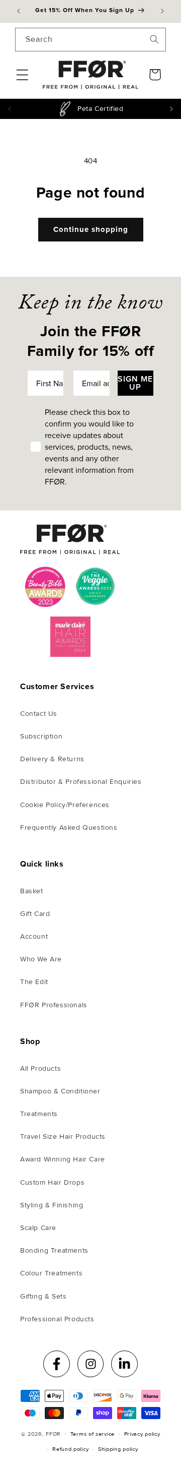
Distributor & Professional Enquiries (81, 781)
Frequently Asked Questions (69, 827)
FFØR (53, 1433)
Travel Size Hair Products (63, 1136)
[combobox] (90, 39)
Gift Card (35, 913)
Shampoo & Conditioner (60, 1091)
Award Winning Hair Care (62, 1159)
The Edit (34, 981)
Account (34, 936)
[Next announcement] (162, 11)
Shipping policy (118, 1449)
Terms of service (92, 1434)
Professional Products (57, 1319)
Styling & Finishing (51, 1205)
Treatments (39, 1114)
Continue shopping (90, 229)
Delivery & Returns (52, 759)
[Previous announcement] (19, 11)
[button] (22, 75)
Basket (31, 891)
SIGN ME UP (135, 383)
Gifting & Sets (43, 1296)
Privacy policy (142, 1434)
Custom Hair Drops (52, 1182)
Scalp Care (38, 1227)
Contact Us (38, 713)
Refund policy (70, 1449)
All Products (40, 1068)
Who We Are (41, 959)
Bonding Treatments (54, 1250)
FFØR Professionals (53, 1005)
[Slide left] (9, 109)
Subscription (41, 736)
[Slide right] (171, 109)
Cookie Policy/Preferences (65, 805)
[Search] (154, 39)
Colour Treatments (51, 1273)
